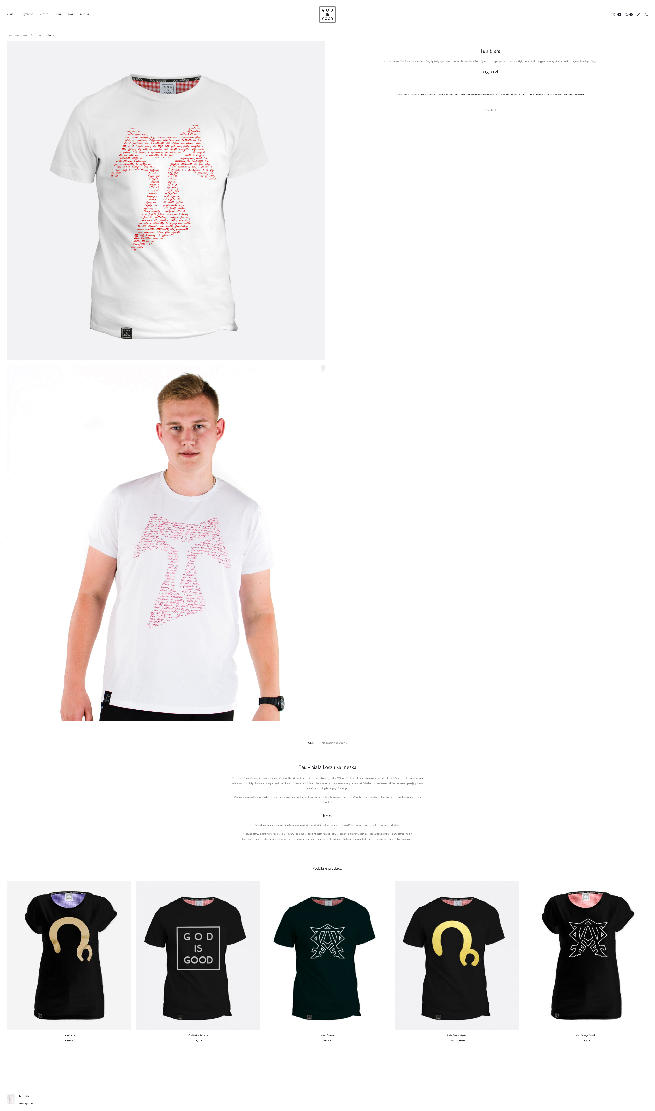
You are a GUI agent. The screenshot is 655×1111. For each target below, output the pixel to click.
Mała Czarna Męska (457, 1035)
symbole (550, 94)
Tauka (560, 94)
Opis (311, 743)
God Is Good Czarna (198, 1035)
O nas (58, 14)
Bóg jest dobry (448, 94)
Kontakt (84, 14)
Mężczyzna (27, 14)
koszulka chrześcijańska (512, 94)
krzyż (525, 94)
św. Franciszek (539, 94)
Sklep (25, 35)
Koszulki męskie (38, 35)
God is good (495, 94)
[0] (615, 14)
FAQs (70, 14)
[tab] (311, 743)
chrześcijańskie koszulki (466, 94)
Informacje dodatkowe (334, 743)
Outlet (44, 14)
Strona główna (13, 35)
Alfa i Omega (327, 1035)
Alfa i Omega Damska (586, 1035)
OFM (531, 94)
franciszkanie (483, 94)
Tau (555, 94)
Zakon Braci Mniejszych (574, 94)
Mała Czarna (69, 1035)
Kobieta (11, 14)
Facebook (491, 110)
